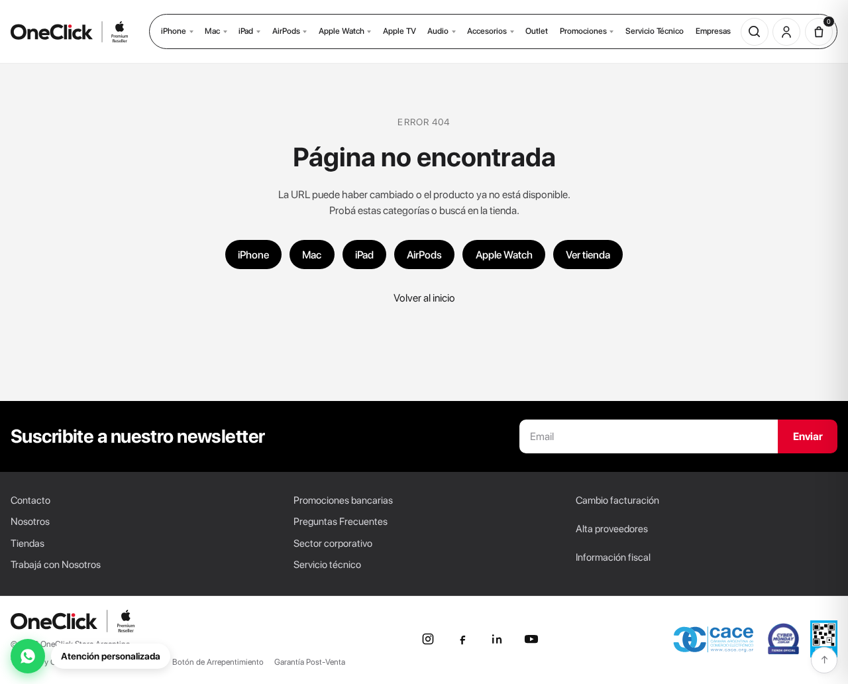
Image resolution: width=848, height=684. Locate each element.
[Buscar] (754, 32)
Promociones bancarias (343, 500)
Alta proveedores (612, 529)
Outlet (536, 31)
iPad (245, 31)
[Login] (786, 32)
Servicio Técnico (654, 31)
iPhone (173, 31)
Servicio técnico (327, 565)
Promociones (583, 31)
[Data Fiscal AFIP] (823, 638)
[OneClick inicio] (72, 621)
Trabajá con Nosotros (56, 565)
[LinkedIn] (497, 639)
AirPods (286, 31)
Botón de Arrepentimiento (218, 662)
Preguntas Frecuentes (340, 522)
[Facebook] (462, 639)
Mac (212, 31)
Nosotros (30, 522)
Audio (438, 31)
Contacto (30, 500)
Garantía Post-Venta (309, 662)
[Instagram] (428, 639)
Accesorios (487, 31)
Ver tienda (588, 255)
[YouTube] (531, 639)
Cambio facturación (617, 500)
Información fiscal (613, 557)
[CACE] (713, 639)
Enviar (808, 436)
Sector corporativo (332, 543)
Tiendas (27, 543)
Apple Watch (341, 31)
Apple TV (399, 31)
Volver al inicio (424, 298)
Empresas (713, 31)
